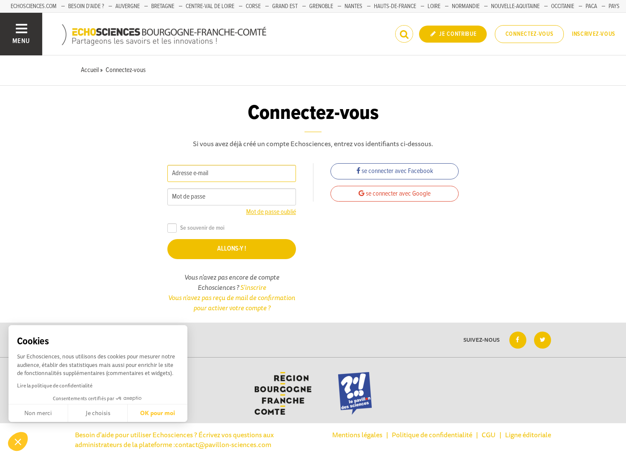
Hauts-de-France (395, 6)
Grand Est (285, 6)
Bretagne (162, 6)
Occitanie (562, 6)
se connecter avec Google (398, 193)
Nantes (353, 6)
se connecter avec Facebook (396, 171)
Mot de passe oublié (271, 212)
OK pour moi (157, 413)
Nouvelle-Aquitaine (515, 6)
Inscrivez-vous (593, 34)
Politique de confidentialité (432, 434)
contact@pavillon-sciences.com (223, 444)
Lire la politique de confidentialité (54, 385)
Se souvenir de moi (202, 228)
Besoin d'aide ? (86, 6)
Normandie (466, 6)
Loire (434, 6)
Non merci (38, 413)
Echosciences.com (34, 6)
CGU (489, 434)
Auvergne (127, 6)
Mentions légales (357, 434)
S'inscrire (253, 287)
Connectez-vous (529, 34)
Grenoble (321, 6)
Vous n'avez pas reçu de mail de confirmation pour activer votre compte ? (231, 302)
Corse (253, 6)
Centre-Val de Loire (210, 6)
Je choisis (98, 413)
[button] (18, 441)
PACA (591, 6)
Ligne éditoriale (528, 434)
